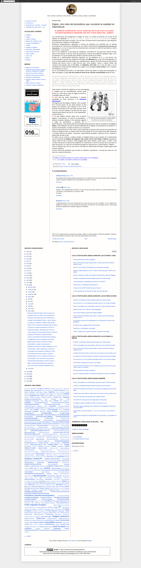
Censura (53, 399)
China (46, 401)
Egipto (61, 166)
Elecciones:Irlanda (28, 436)
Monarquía (59, 484)
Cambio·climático (65, 395)
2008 (27, 376)
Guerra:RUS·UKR (39, 460)
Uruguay (38, 528)
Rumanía (43, 520)
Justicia (47, 468)
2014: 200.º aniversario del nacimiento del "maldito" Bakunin (89, 396)
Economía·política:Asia (30, 422)
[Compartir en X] (75, 164)
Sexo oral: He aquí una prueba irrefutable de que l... (41, 365)
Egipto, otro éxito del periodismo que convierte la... (40, 363)
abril (29, 306)
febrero (30, 311)
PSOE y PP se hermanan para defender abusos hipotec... (42, 325)
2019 (27, 266)
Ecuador (63, 423)
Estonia (61, 444)
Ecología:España (29, 413)
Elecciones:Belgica (65, 425)
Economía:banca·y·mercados (34, 415)
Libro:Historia (48, 479)
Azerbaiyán (32, 393)
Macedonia (58, 481)
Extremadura (27, 446)
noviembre (31, 289)
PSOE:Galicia (49, 514)
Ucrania (45, 526)
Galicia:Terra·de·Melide (64, 455)
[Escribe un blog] (73, 164)
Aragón (28, 37)
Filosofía (40, 446)
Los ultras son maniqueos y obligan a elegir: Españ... (41, 322)
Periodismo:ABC (43, 490)
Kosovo (56, 473)
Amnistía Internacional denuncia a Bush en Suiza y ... (41, 360)
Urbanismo (28, 528)
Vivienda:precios (56, 530)
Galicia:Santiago (40, 455)
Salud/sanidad (64, 520)
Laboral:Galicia (51, 476)
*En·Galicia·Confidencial (43, 388)
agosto (30, 296)
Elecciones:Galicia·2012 (32, 434)
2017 (27, 270)
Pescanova (27, 502)
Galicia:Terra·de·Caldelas (51, 455)
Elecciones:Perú (40, 437)
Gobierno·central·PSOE (52, 459)
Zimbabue (26, 532)
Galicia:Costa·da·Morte (29, 453)
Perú (68, 501)
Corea (45, 406)
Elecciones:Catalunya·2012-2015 (33, 429)
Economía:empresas (62, 416)
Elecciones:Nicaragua (29, 437)
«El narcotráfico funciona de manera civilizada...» (40, 353)
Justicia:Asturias (65, 468)
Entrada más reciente (58, 238)
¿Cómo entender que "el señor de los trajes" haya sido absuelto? (90, 291)
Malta (25, 483)
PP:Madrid (27, 511)
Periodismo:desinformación (33, 491)
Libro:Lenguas (57, 479)
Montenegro (66, 484)
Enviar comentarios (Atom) (67, 241)
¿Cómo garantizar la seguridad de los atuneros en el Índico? (89, 281)
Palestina (47, 488)
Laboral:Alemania (64, 473)
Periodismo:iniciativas (46, 497)
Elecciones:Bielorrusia (29, 427)
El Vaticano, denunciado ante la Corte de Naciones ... (41, 317)
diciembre (30, 287)
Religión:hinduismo (29, 518)
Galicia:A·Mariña (42, 448)
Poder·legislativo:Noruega (30, 507)
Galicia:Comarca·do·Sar (64, 451)
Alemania (56, 390)
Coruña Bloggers (77, 436)
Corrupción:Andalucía (63, 406)
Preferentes (61, 511)
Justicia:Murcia (45, 472)
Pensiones (27, 490)
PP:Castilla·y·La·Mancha (36, 509)
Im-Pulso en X (30, 23)
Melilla (63, 483)
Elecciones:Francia (44, 432)
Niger (53, 486)
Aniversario (32, 392)
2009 (27, 374)
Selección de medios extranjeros (34, 73)
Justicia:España (46, 470)
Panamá (52, 488)
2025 (27, 251)
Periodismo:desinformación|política (72, 166)
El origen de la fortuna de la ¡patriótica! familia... (39, 334)
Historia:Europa (53, 462)
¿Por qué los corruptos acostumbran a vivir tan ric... (41, 327)
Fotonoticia (47, 446)
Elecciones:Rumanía (64, 437)
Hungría (41, 466)
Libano (31, 477)
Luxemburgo (53, 481)
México (26, 484)
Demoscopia (27, 411)
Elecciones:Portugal (52, 437)
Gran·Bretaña (65, 459)
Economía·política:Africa (62, 420)
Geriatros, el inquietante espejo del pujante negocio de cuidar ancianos (92, 278)
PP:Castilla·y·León (48, 509)
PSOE (67, 511)
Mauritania (58, 483)
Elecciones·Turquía (65, 439)
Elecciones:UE (40, 439)
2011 (27, 285)
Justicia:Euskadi (54, 470)
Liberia (36, 477)
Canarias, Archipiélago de (32, 43)
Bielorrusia (60, 393)
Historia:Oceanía (65, 462)
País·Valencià (28, 488)
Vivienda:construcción (31, 530)
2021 (27, 261)
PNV (32, 502)
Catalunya (66, 397)
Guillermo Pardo (60, 175)
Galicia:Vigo (49, 456)
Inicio (86, 238)
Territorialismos (49, 524)
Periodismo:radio (28, 501)
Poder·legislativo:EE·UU (62, 502)
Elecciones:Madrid (46, 436)
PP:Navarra (42, 511)
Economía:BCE (28, 416)
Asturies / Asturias (31, 39)
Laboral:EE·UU (28, 476)
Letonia (26, 477)
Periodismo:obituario (46, 499)
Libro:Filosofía (40, 479)
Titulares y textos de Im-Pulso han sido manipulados (87, 309)
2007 (27, 378)
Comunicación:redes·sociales (52, 404)
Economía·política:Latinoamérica (51, 423)
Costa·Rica (66, 408)
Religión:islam (40, 518)
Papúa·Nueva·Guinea (59, 488)
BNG (38, 395)
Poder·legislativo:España (35, 505)
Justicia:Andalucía (56, 468)
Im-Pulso (58, 187)
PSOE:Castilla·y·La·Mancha (41, 512)
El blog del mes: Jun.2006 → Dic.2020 (36, 25)
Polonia (50, 507)
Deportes (36, 411)
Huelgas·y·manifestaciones (31, 466)
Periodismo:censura (54, 490)
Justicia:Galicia (64, 470)
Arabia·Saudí (39, 392)
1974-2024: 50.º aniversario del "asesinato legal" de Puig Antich (90, 399)
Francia (53, 446)
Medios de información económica (35, 75)
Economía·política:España (60, 422)
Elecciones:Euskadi (29, 432)
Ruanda (39, 520)
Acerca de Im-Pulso (31, 21)
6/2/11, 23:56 (66, 200)
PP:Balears (26, 509)
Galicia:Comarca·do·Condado (31, 451)
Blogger (90, 540)
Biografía (66, 394)
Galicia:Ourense (65, 453)
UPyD (67, 526)
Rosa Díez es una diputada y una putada (84, 328)
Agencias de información (32, 67)
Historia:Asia (40, 462)
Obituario (66, 486)
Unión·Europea (58, 526)
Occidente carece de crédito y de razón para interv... (41, 315)
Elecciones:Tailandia (29, 439)
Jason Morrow (72, 540)
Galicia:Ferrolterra (40, 453)
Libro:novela (27, 481)
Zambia (67, 530)
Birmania (26, 395)
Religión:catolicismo (60, 516)
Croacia (26, 409)
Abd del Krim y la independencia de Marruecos (85, 284)
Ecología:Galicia (46, 413)
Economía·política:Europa (32, 423)
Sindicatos (58, 522)
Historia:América (28, 462)
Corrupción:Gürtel (40, 408)
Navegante (59, 200)
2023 (27, 256)
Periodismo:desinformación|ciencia (60, 491)
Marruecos (42, 483)
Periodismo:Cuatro (65, 490)
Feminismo (34, 446)
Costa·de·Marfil (60, 408)
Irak (61, 466)
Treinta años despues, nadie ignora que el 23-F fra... (41, 329)
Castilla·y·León (57, 397)
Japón (41, 468)
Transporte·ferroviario (30, 526)
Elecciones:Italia (37, 436)
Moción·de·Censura (40, 484)
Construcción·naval (29, 406)
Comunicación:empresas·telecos (60, 402)
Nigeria (57, 486)
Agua (43, 390)
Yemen (64, 530)
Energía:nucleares (43, 442)
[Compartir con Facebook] (76, 164)
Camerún (26, 397)
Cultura (36, 409)
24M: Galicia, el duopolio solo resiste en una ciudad (86, 362)
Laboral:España (39, 476)
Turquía (41, 526)
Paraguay (66, 488)
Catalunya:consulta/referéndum (32, 399)
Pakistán (41, 488)
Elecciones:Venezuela (52, 439)
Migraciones (31, 484)
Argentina (51, 392)
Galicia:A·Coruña (30, 448)
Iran (64, 466)
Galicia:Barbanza (64, 448)
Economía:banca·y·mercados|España (57, 415)
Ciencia (56, 401)
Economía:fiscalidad (31, 418)
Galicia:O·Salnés (56, 453)
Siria (68, 522)
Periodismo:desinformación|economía (36, 493)
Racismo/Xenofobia (46, 516)
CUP (60, 409)
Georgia (67, 456)
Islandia (26, 468)
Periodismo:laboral (30, 499)
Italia (35, 468)
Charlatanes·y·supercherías (31, 401)
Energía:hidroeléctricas (30, 442)
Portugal (55, 507)
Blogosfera (33, 395)
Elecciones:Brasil (43, 427)
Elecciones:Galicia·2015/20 (50, 434)
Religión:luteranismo (64, 518)
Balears (37, 393)
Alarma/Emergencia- (49, 390)
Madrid (64, 481)
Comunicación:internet (31, 404)
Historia (59, 460)
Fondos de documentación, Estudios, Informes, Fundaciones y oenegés (36, 70)
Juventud (48, 473)
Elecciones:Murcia (56, 436)
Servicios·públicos (39, 522)
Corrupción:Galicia (29, 408)
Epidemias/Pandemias (36, 444)
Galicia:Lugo (49, 453)
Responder (59, 182)
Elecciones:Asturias (54, 425)
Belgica (51, 393)
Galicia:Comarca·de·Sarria (63, 449)
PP (60, 507)
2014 (27, 278)
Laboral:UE (58, 476)
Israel (31, 468)
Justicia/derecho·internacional (34, 473)
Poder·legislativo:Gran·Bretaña (61, 505)
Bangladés (42, 393)
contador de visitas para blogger (80, 429)
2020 (27, 263)
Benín (55, 393)
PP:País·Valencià (51, 511)
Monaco (53, 484)
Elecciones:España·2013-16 (40, 430)
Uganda (50, 526)
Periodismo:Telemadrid (39, 501)
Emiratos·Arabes (28, 441)
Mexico (67, 483)
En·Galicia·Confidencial (43, 441)
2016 (27, 273)
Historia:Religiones (53, 464)
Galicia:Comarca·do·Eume (48, 451)
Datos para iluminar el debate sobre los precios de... (41, 313)
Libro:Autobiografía (48, 477)
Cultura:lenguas (53, 409)
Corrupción (52, 406)
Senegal (26, 522)
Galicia (67, 446)
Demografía (66, 409)
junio (29, 301)
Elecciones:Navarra (65, 436)
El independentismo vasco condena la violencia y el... (41, 356)
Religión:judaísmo (52, 518)
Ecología (55, 411)
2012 (27, 282)
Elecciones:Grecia (64, 434)
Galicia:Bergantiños (29, 449)
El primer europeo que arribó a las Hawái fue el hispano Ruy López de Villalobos (94, 275)
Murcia (28, 57)
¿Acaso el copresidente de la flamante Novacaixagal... (41, 337)
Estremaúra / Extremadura (33, 49)
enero (29, 368)
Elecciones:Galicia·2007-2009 (61, 432)
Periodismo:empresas (31, 497)
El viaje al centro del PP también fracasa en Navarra (87, 288)
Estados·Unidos (53, 444)
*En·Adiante (27, 388)
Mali (68, 481)
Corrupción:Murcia (50, 408)
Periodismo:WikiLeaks (60, 501)
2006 (27, 381)
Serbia (30, 522)
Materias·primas (51, 483)
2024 (27, 254)
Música (30, 486)
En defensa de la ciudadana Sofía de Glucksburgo (86, 325)
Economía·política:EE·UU (44, 422)
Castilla (28, 45)
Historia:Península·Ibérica (32, 464)
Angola (26, 392)
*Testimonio (66, 388)
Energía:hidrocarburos (62, 441)
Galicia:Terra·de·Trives (41, 456)
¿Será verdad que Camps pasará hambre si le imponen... (42, 332)
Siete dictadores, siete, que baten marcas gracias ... (41, 358)
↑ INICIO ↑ (29, 536)
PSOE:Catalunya (65, 512)
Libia (40, 477)
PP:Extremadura (58, 509)
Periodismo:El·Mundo (63, 495)
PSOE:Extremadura (39, 514)
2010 (27, 371)
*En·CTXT (33, 388)
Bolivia (42, 395)
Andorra (67, 390)
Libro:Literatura (65, 479)
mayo (29, 304)
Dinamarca (43, 411)
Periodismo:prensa (63, 499)
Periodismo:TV (49, 501)
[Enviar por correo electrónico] (72, 164)
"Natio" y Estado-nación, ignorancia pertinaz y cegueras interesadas (91, 331)
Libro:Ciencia (66, 477)
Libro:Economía (29, 479)
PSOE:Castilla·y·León (54, 512)
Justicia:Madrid (28, 472)
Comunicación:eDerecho (41, 402)
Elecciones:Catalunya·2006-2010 (60, 427)
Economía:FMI (49, 418)
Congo (67, 404)
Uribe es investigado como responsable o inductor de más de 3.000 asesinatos (94, 306)
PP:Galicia (65, 509)
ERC (45, 444)
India (45, 466)
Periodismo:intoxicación (61, 497)
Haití (55, 460)
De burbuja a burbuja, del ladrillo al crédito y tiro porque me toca (90, 403)
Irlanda (67, 466)
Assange (67, 392)
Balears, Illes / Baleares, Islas (34, 41)
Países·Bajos (35, 488)
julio (29, 299)
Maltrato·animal (31, 483)
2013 (27, 280)
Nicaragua (49, 486)
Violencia (66, 528)
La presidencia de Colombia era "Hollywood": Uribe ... (41, 351)
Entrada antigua (112, 238)
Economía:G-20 (65, 418)
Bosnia (46, 395)
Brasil (50, 395)
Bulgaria (54, 395)
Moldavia (48, 484)
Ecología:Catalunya (64, 411)
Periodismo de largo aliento (33, 77)
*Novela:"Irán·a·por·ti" (56, 388)
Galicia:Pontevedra (29, 455)
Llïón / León (29, 55)
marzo (30, 308)
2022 (27, 258)
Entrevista (26, 444)
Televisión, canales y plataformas (35, 85)
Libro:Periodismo (34, 481)
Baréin (47, 393)
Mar (37, 483)
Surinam (36, 524)
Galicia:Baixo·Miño (54, 448)
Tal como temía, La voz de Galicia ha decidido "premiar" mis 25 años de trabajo (94, 303)
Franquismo (60, 446)
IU (38, 468)
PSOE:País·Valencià (29, 516)
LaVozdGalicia (65, 476)
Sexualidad (50, 522)
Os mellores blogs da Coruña (81, 439)
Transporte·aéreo (64, 524)
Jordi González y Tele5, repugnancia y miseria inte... (41, 349)
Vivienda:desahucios (44, 530)
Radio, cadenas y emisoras (33, 83)
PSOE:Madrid (58, 514)
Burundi (59, 395)
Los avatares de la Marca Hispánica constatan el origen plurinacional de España (94, 356)
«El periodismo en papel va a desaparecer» (39, 344)
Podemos (37, 502)
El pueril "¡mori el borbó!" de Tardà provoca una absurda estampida (91, 267)
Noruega (61, 486)
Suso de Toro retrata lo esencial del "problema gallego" (87, 312)
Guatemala (31, 460)
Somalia (26, 524)
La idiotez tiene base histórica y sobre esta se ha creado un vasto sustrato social (94, 353)
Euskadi (66, 444)
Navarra (44, 486)
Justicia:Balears (27, 470)
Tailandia (41, 524)
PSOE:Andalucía (28, 512)
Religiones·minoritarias (30, 520)
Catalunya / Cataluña (31, 47)
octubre (30, 292)
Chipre (50, 401)
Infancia (57, 466)
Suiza (31, 524)
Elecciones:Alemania (29, 425)
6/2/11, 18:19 (67, 187)
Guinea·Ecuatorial (49, 460)
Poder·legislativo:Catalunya (48, 502)
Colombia (27, 402)
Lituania (48, 481)
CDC (46, 399)
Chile (42, 401)
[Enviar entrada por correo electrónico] (69, 164)
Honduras (66, 464)
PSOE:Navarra (66, 514)
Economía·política (48, 420)
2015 (27, 275)
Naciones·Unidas (36, 486)
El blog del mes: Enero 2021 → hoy (35, 27)
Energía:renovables (55, 442)
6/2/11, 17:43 (69, 175)
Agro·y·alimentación (36, 390)
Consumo (39, 406)
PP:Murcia (35, 511)
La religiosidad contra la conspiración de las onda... (41, 339)
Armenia (61, 392)
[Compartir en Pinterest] (78, 164)
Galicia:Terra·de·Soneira (29, 456)
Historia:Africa (65, 460)
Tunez (37, 526)
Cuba (31, 409)
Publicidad (37, 516)
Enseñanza (65, 443)
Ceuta (61, 399)
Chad (68, 399)
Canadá (32, 397)
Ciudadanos (66, 401)
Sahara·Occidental (55, 520)
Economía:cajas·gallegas (44, 416)
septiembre (31, 294)
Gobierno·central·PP (33, 459)
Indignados (50, 466)
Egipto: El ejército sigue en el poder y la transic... (40, 341)
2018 (27, 268)
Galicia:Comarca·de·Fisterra (46, 449)
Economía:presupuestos (32, 420)
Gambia (55, 456)
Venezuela (57, 528)
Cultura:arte (43, 409)
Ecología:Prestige (64, 413)
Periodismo (34, 490)
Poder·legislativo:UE (42, 507)
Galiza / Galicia (30, 53)
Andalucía (28, 35)
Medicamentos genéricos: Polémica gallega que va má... (42, 346)
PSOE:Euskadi (28, 514)
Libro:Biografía (57, 477)
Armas (57, 392)
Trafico (57, 524)
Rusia (47, 520)
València (28, 60)
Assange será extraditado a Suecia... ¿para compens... (42, 320)
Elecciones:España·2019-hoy (61, 430)
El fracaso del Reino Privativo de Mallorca (84, 259)
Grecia (26, 460)
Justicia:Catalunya (36, 470)
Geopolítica (61, 456)
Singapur (65, 522)
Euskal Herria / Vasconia (32, 51)
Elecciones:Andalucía (42, 425)
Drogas (49, 411)
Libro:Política (42, 481)
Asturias (26, 393)
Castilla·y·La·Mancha (46, 397)
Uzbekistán (47, 528)
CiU (61, 401)
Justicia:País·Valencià (63, 472)
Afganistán (27, 390)
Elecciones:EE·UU (47, 429)
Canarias (37, 397)
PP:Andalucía (65, 507)
